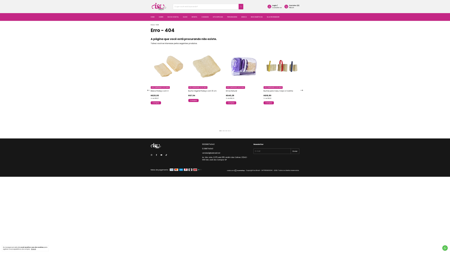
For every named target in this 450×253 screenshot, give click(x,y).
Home (153, 17)
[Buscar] (241, 6)
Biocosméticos (257, 17)
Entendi (33, 249)
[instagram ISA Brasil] (151, 155)
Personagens (232, 17)
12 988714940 (207, 148)
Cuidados (205, 17)
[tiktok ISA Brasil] (166, 155)
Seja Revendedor (273, 17)
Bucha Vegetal (173, 17)
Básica (244, 17)
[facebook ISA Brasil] (156, 155)
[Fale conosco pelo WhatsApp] (445, 248)
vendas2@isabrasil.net (211, 153)
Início (153, 25)
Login (274, 5)
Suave (185, 17)
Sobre (161, 17)
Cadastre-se (277, 8)
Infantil (194, 17)
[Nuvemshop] (236, 171)
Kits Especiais (218, 17)
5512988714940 (208, 144)
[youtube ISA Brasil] (161, 155)
